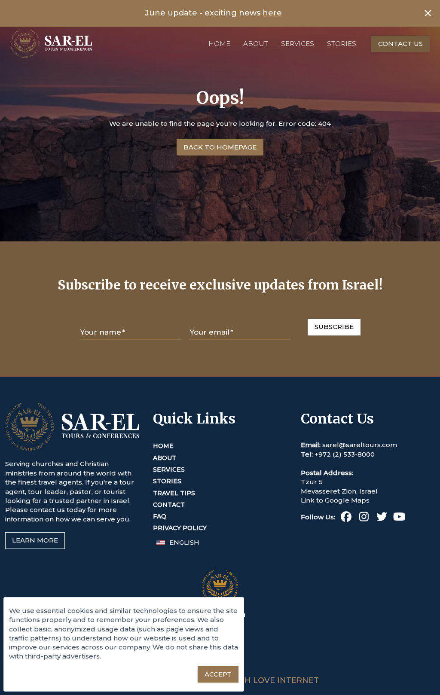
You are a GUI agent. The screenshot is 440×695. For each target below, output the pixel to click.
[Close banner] (428, 13)
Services (297, 44)
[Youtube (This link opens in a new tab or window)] (399, 518)
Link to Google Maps (335, 500)
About (255, 44)
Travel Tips (174, 493)
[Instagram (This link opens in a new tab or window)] (363, 518)
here (272, 13)
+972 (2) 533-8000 (345, 454)
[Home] (51, 43)
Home (219, 44)
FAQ (159, 516)
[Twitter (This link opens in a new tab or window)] (381, 518)
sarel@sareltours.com (359, 445)
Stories (341, 44)
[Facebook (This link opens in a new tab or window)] (346, 518)
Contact (169, 505)
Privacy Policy (180, 528)
